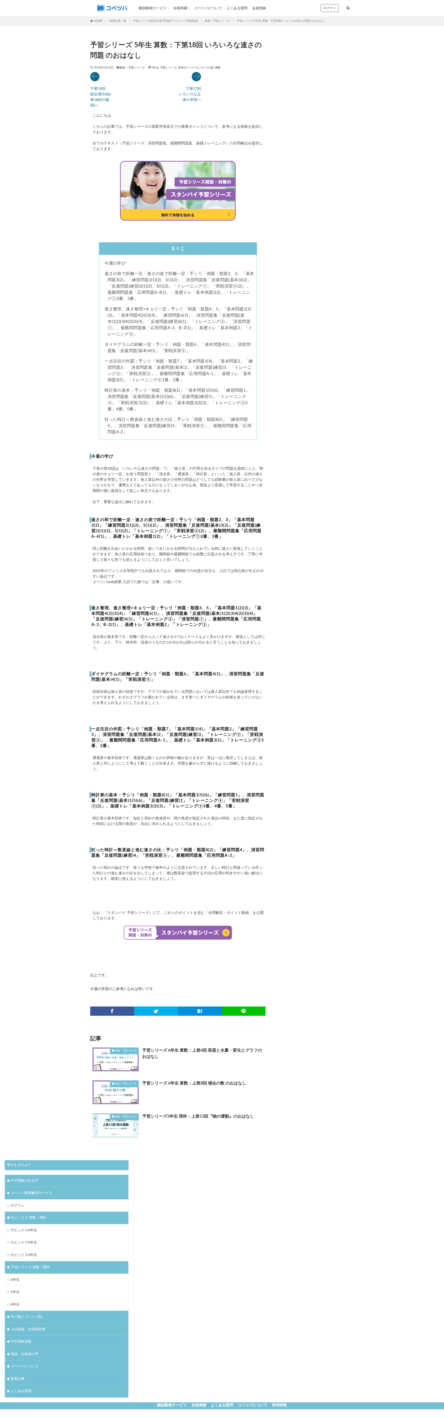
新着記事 (18, 1379)
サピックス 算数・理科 (28, 1217)
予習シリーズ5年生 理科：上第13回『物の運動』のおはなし (198, 1116)
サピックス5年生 (24, 1242)
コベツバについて (208, 8)
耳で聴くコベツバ (24, 1317)
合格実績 (180, 8)
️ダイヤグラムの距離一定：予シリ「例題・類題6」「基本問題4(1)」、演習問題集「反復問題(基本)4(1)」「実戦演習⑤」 (176, 348)
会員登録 (259, 8)
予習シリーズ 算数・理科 (30, 1267)
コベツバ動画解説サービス (31, 1193)
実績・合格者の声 (24, 1354)
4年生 (15, 1304)
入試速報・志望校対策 (28, 1329)
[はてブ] (200, 1011)
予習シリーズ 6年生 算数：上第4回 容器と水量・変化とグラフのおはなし (202, 1053)
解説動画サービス (152, 8)
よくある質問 (237, 8)
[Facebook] (112, 1011)
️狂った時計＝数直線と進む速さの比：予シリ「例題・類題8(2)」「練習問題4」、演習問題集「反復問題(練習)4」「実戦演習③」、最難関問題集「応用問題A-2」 (177, 426)
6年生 (15, 1279)
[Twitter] (156, 1011)
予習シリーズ (168, 67)
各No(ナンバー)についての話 (196, 67)
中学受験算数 (21, 1341)
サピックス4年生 (24, 1255)
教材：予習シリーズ (217, 20)
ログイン (329, 8)
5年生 (155, 67)
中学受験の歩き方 (24, 1180)
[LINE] (244, 1011)
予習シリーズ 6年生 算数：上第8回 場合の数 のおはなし (194, 1083)
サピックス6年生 (24, 1230)
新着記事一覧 (118, 20)
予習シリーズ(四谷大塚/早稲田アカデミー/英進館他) (165, 20)
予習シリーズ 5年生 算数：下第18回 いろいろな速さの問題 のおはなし (281, 20)
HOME (98, 21)
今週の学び (114, 263)
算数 (218, 67)
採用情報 (279, 1405)
